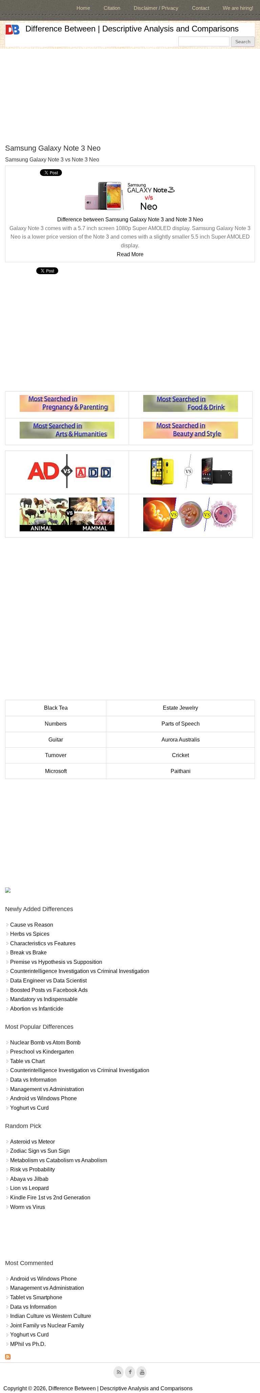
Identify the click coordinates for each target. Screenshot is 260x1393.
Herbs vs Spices (29, 934)
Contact (200, 8)
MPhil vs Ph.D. (28, 1344)
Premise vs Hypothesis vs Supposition (56, 962)
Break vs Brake (28, 952)
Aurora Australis (180, 740)
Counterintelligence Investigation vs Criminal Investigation (79, 971)
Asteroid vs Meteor (32, 1142)
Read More (130, 254)
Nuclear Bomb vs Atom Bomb (45, 1042)
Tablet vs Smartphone (36, 1297)
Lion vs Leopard (29, 1188)
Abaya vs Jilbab (29, 1179)
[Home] (12, 30)
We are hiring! (238, 8)
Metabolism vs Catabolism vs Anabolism (58, 1160)
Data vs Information (33, 1080)
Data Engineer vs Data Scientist (48, 980)
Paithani (181, 771)
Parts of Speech (180, 724)
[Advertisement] (130, 96)
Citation (112, 8)
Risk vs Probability (32, 1169)
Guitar (55, 740)
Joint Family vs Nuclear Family (47, 1325)
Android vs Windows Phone (43, 1098)
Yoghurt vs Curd (29, 1108)
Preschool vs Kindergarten (42, 1052)
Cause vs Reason (31, 925)
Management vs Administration (47, 1089)
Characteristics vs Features (42, 943)
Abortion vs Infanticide (36, 1009)
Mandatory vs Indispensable (44, 999)
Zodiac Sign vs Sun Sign (40, 1151)
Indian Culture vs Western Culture (50, 1316)
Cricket (180, 755)
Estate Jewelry (180, 708)
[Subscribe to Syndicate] (7, 1358)
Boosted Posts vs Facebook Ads (49, 990)
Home (83, 8)
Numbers (56, 724)
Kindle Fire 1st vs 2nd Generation (50, 1197)
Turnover (55, 755)
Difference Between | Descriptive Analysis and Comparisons (132, 28)
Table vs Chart (27, 1061)
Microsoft (56, 771)
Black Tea (56, 708)
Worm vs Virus (27, 1207)
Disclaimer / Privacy (156, 8)
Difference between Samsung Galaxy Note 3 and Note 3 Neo (130, 219)
